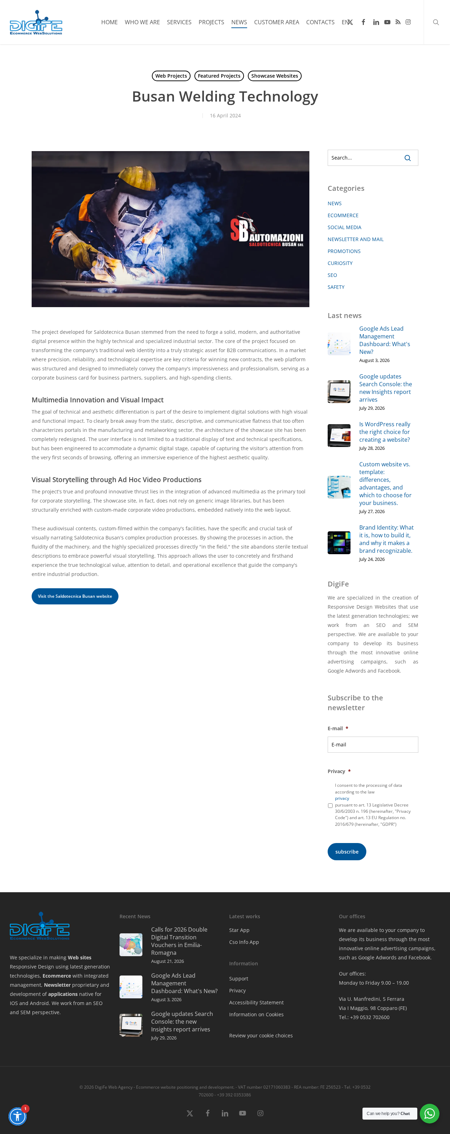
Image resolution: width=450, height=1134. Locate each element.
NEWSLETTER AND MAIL (356, 239)
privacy (342, 798)
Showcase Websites (274, 75)
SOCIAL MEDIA (344, 227)
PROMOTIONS (344, 251)
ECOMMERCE (343, 215)
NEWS (335, 203)
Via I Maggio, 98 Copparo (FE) (373, 1008)
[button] (17, 1116)
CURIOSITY (340, 263)
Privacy (339, 771)
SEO (332, 275)
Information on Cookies (256, 1014)
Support (238, 978)
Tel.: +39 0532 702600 (364, 1017)
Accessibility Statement (256, 1002)
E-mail (338, 728)
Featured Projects (219, 75)
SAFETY (336, 287)
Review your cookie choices (261, 1035)
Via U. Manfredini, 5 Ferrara (371, 999)
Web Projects (171, 75)
